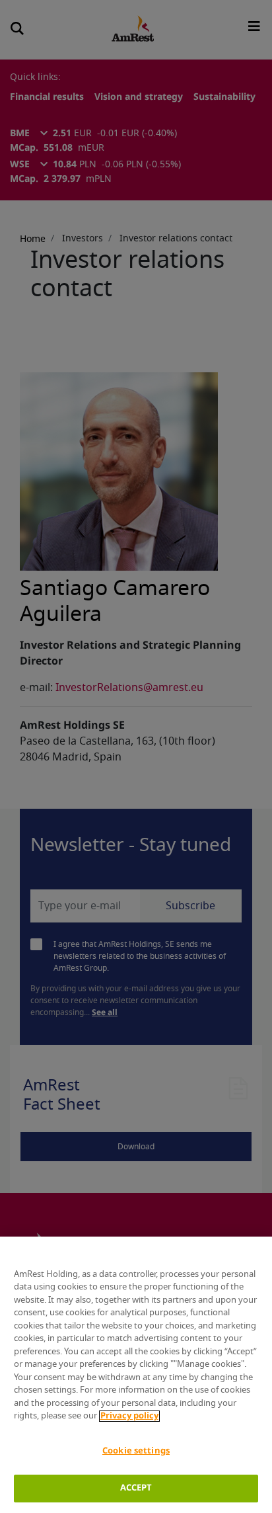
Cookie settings (136, 1451)
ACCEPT (136, 1488)
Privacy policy (129, 1416)
